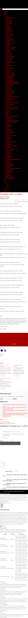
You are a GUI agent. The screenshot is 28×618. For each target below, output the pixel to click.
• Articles (7, 196)
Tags (3, 466)
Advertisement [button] (3, 603)
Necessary (4, 526)
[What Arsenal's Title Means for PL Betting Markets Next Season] (4, 487)
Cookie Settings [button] (3, 502)
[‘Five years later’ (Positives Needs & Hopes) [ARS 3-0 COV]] (4, 474)
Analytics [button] (2, 595)
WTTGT (2, 196)
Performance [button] (3, 588)
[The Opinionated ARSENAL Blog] (14, 7)
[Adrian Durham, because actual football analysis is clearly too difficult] (4, 483)
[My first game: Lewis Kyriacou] (6, 370)
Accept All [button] (9, 502)
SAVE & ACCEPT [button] (3, 617)
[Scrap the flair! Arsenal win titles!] (6, 384)
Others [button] (1, 611)
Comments (4, 465)
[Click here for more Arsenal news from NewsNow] (10, 443)
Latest (4, 462)
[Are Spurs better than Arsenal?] (20, 370)
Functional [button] (2, 581)
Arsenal (1, 419)
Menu (1, 9)
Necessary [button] (2, 525)
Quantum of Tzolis (8, 471)
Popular (4, 463)
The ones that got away (5, 421)
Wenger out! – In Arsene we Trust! (7, 423)
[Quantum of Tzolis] (4, 471)
